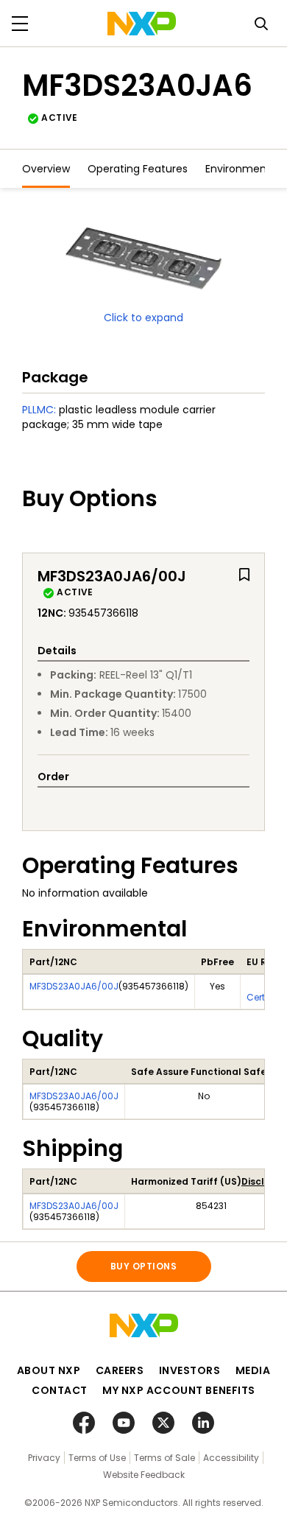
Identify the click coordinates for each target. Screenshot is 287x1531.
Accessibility (231, 1457)
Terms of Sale (164, 1457)
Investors (190, 1370)
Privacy (44, 1457)
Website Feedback (144, 1474)
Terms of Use (97, 1457)
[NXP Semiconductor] (141, 23)
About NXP (49, 1370)
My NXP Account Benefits (178, 1390)
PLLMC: (39, 409)
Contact (60, 1390)
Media (253, 1370)
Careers (120, 1370)
